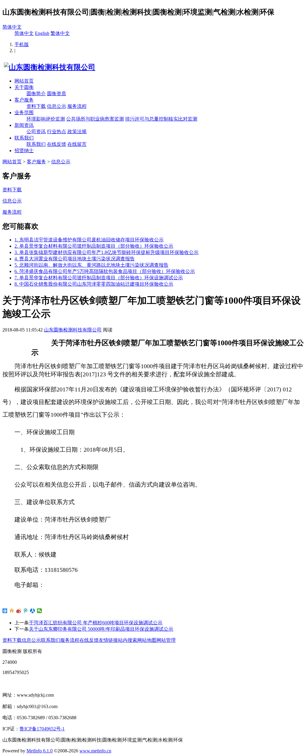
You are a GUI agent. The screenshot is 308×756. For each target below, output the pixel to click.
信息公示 (56, 106)
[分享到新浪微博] (18, 610)
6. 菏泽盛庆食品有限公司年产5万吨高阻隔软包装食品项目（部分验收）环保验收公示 (104, 271)
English (42, 33)
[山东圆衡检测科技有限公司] (48, 67)
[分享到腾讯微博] (25, 610)
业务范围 (24, 112)
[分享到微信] (39, 610)
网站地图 (146, 640)
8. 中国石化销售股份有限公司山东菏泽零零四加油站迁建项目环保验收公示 (93, 284)
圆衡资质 (56, 93)
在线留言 (77, 144)
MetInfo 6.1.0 (39, 750)
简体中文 (12, 27)
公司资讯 (36, 131)
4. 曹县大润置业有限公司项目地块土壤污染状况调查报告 (74, 258)
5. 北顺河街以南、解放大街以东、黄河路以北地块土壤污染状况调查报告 (91, 265)
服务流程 (77, 106)
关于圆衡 (24, 87)
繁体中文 (60, 33)
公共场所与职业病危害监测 (95, 118)
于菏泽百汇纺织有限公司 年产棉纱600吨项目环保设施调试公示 (95, 622)
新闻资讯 (24, 125)
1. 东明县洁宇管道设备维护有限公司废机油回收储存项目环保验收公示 (89, 239)
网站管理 (166, 640)
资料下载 (36, 106)
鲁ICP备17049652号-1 (42, 728)
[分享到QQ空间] (11, 610)
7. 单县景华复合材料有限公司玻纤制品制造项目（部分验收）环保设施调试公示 (98, 277)
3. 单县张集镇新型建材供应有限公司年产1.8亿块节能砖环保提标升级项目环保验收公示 (106, 252)
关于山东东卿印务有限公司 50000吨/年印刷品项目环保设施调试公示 (101, 629)
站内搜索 (127, 640)
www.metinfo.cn (95, 750)
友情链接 (108, 640)
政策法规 (77, 131)
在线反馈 (56, 144)
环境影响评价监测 (45, 118)
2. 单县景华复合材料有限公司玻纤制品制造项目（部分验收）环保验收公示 (93, 246)
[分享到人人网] (32, 610)
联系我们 (24, 137)
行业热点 (56, 131)
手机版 (21, 44)
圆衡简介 (36, 93)
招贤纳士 (24, 150)
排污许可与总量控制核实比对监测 (161, 118)
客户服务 (24, 99)
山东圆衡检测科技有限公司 (73, 329)
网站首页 (24, 80)
